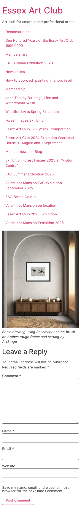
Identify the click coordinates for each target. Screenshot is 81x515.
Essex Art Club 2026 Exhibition (31, 214)
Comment (11, 376)
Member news (16, 151)
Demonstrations (18, 32)
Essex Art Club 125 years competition (38, 129)
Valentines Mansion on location (30, 205)
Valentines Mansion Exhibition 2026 (34, 223)
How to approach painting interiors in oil (38, 80)
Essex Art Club (32, 10)
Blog (38, 151)
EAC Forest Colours (21, 197)
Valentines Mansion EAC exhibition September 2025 (33, 185)
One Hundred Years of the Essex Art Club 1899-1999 (39, 43)
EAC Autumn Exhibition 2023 (29, 63)
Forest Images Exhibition (25, 120)
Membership (15, 89)
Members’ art (16, 54)
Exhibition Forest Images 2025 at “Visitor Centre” (39, 163)
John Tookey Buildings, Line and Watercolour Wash (31, 100)
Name (8, 431)
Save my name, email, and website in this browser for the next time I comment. (35, 489)
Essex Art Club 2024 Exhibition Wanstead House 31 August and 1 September (39, 140)
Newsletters (15, 71)
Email (8, 448)
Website (8, 466)
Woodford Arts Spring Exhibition (32, 111)
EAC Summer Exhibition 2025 (29, 174)
